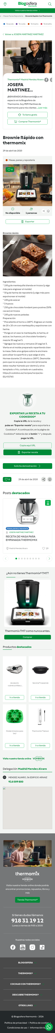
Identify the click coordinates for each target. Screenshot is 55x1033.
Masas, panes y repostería (17, 528)
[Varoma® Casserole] (40, 668)
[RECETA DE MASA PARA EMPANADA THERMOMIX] (27, 513)
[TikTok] (42, 947)
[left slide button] (5, 558)
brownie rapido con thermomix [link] (38, 16)
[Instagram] (32, 947)
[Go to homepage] (27, 4)
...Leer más (42, 107)
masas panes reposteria (13, 16)
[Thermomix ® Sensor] (40, 716)
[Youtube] (22, 947)
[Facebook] (13, 947)
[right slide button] (49, 558)
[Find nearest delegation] (5, 4)
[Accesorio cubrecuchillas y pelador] (14, 668)
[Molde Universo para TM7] (14, 716)
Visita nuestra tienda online (26, 10)
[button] (50, 4)
